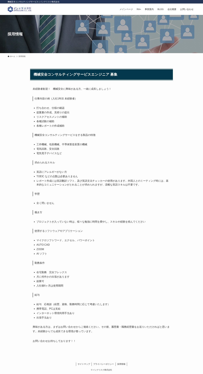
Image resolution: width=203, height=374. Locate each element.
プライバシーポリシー (103, 364)
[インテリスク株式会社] (20, 9)
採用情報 (121, 364)
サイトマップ (84, 364)
